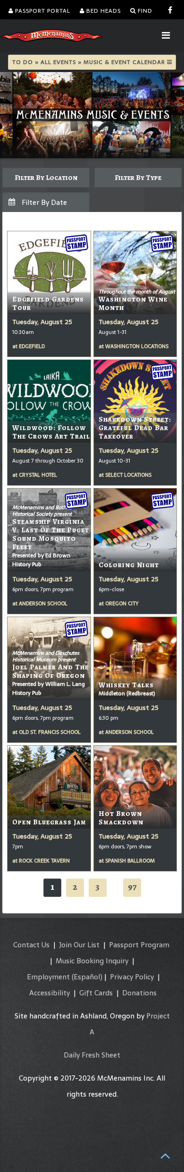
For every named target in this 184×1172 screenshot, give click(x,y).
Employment (48, 977)
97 (132, 886)
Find (144, 11)
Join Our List (79, 945)
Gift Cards (96, 993)
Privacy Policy (132, 977)
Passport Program (139, 945)
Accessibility (49, 993)
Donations (139, 993)
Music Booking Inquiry (92, 961)
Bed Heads (102, 11)
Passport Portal (41, 11)
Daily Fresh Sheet (92, 1055)
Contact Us (31, 945)
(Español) (87, 977)
